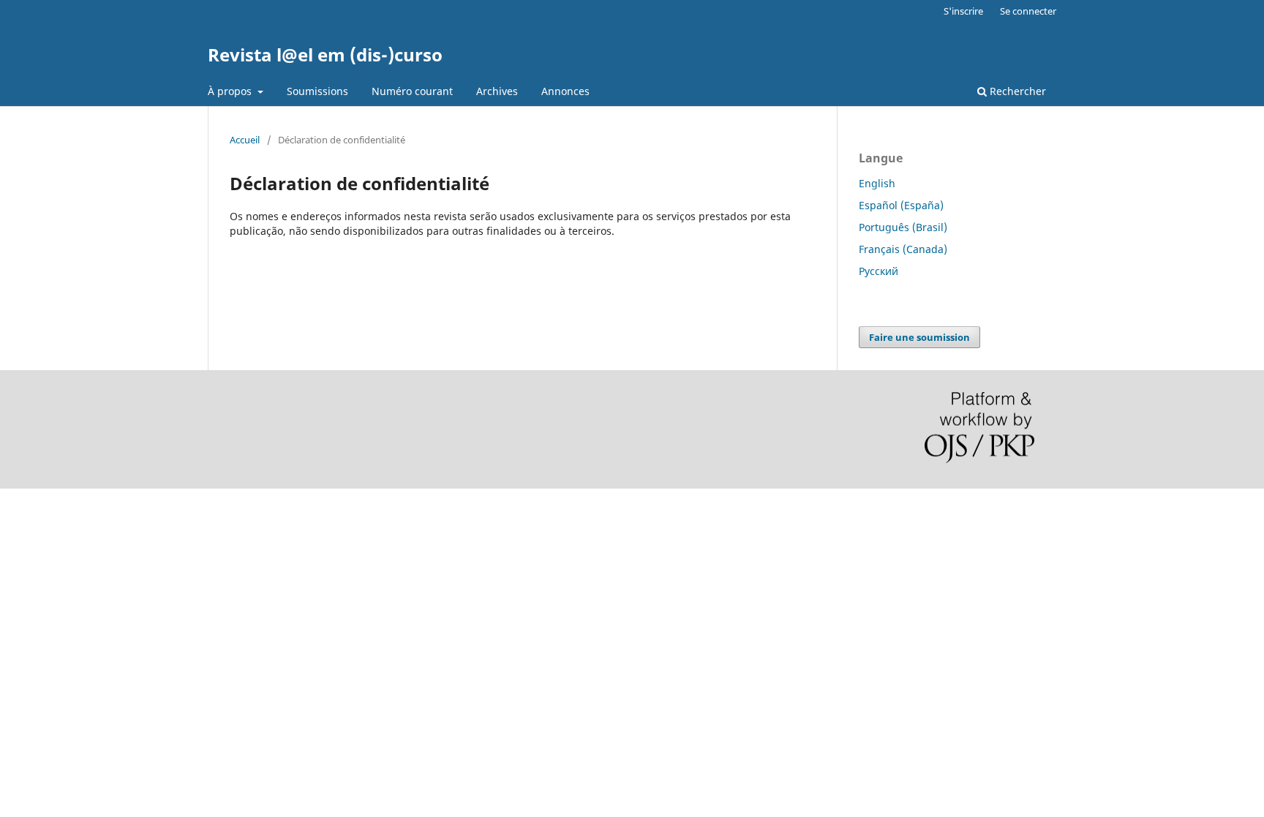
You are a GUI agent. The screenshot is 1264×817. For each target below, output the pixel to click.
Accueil (245, 139)
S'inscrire (963, 11)
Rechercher (1016, 91)
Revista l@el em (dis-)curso (325, 54)
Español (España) (901, 205)
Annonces (565, 91)
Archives (497, 91)
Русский (878, 271)
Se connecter (1028, 11)
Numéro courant (412, 91)
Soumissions (317, 91)
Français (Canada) (903, 249)
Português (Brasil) (903, 227)
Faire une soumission (919, 337)
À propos (231, 91)
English (877, 183)
